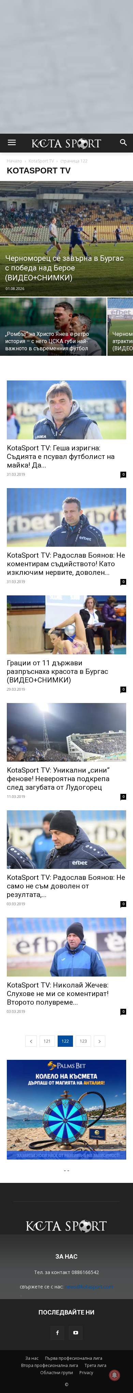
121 (47, 1041)
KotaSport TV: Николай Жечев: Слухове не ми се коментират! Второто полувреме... (57, 993)
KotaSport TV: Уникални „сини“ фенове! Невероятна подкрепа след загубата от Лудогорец (58, 778)
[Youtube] (76, 1333)
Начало (14, 161)
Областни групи (56, 1373)
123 (83, 1041)
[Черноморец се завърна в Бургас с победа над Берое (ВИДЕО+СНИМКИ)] (66, 238)
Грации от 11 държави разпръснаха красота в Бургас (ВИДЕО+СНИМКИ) (57, 671)
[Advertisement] (66, 67)
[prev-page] (31, 1041)
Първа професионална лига (73, 1358)
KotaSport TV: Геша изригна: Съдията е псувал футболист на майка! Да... (61, 456)
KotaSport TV (41, 161)
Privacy (86, 1373)
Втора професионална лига (49, 1365)
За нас (32, 1358)
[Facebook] (57, 1333)
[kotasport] (66, 143)
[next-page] (99, 1041)
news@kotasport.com (89, 1286)
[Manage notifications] (114, 1375)
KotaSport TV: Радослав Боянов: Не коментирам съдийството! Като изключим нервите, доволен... (66, 564)
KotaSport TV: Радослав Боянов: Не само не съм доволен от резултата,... (66, 886)
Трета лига (95, 1365)
